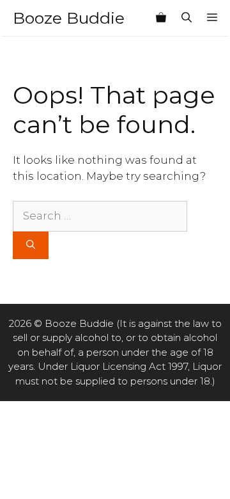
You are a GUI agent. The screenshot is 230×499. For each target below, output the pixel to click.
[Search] (31, 245)
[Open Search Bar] (186, 18)
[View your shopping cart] (161, 18)
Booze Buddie (69, 18)
